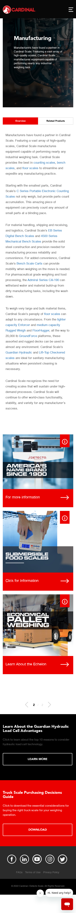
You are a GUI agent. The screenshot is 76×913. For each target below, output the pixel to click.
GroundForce (28, 336)
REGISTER (37, 825)
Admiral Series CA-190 (43, 280)
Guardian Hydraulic (19, 352)
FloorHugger (40, 330)
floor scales (30, 168)
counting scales (44, 162)
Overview (20, 120)
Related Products (55, 120)
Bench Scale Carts (29, 263)
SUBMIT (38, 760)
